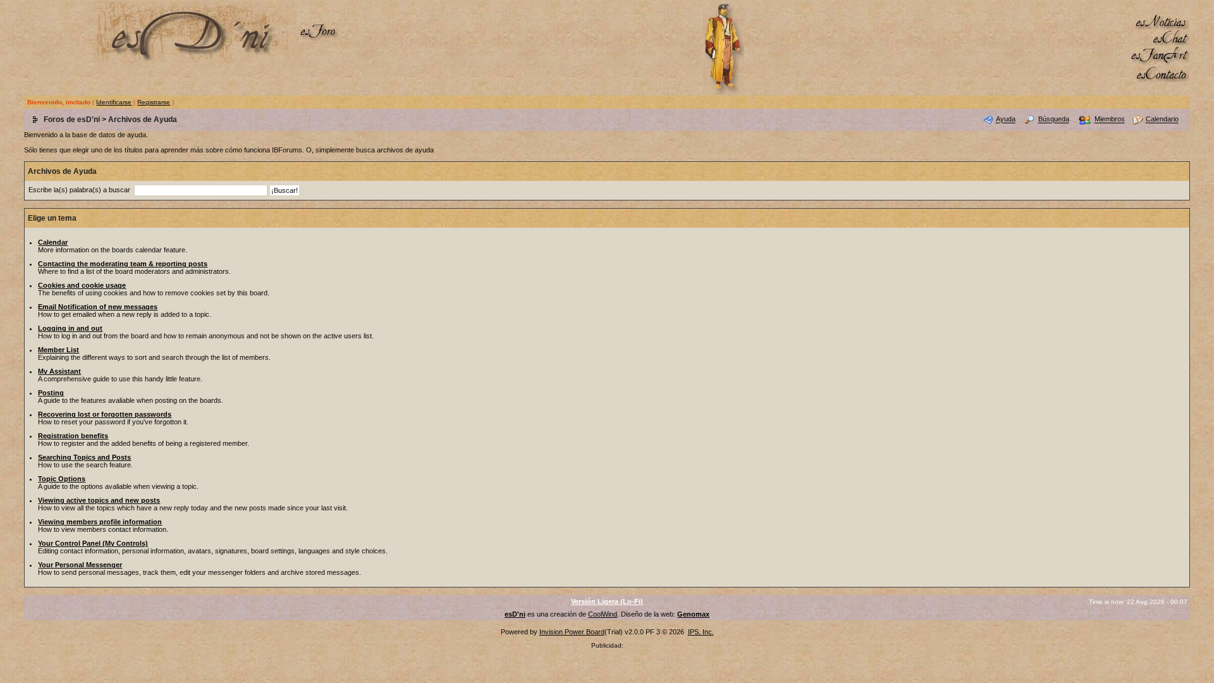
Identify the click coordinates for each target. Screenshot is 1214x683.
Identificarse (114, 102)
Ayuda (1005, 119)
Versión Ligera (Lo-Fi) (607, 601)
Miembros (1109, 119)
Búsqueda (1053, 119)
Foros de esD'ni (72, 119)
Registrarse (153, 102)
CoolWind (602, 614)
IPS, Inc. (701, 632)
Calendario (1162, 119)
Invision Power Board (571, 632)
